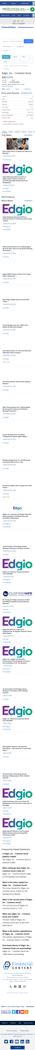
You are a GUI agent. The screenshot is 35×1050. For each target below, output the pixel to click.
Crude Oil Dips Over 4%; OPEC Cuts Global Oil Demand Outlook (15, 326)
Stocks (15, 56)
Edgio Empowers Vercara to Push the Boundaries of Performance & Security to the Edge (17, 803)
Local (13, 15)
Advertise (13, 1023)
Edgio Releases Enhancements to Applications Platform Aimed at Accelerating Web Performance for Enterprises (15, 179)
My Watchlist (20, 46)
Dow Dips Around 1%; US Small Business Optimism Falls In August (17, 352)
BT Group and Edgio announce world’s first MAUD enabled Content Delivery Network (16, 601)
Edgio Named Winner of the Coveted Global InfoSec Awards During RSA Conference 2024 (16, 833)
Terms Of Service (20, 981)
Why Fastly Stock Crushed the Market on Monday (17, 152)
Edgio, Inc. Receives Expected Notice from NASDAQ (16, 573)
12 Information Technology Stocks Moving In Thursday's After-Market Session (15, 691)
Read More (28, 201)
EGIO (9, 77)
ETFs (23, 56)
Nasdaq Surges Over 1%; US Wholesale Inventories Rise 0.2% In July (16, 461)
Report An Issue (28, 1023)
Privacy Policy (24, 1031)
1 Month (17, 131)
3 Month (24, 131)
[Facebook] (15, 987)
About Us (4, 1023)
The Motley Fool (8, 159)
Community (24, 3)
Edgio (7, 188)
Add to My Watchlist (7, 86)
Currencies (17, 65)
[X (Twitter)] (11, 987)
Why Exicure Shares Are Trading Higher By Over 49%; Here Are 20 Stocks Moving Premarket (17, 248)
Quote (8, 89)
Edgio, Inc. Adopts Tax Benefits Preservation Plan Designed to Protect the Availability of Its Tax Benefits (16, 661)
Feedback (17, 1047)
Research (27, 89)
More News (28, 135)
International (24, 65)
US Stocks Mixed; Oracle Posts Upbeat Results (16, 382)
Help (19, 1023)
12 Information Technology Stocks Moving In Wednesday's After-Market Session (16, 776)
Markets (6, 56)
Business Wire (7, 191)
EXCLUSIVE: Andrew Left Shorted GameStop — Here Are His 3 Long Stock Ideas (17, 748)
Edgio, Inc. (8, 226)
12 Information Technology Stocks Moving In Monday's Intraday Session (17, 547)
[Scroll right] (33, 3)
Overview (6, 65)
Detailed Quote (26, 93)
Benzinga (7, 256)
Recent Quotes (7, 46)
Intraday (4, 131)
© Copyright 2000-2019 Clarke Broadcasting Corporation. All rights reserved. (17, 1035)
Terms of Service (11, 1031)
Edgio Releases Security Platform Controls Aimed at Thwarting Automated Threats (17, 219)
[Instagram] (24, 987)
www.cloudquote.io (17, 975)
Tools (5, 62)
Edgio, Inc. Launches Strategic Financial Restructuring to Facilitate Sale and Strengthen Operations (17, 516)
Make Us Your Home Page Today (12, 1006)
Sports (13, 3)
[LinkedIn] (20, 987)
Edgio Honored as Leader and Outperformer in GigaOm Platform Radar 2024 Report (17, 631)
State (19, 15)
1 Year (30, 131)
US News (26, 15)
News (4, 3)
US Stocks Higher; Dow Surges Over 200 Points (17, 486)
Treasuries (6, 68)
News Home (5, 15)
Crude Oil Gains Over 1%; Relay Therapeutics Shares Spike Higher (15, 435)
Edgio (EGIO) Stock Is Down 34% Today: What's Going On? (17, 275)
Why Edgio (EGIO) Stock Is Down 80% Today (16, 300)
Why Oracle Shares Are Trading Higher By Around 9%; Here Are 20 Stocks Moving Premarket (16, 409)
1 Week (11, 131)
